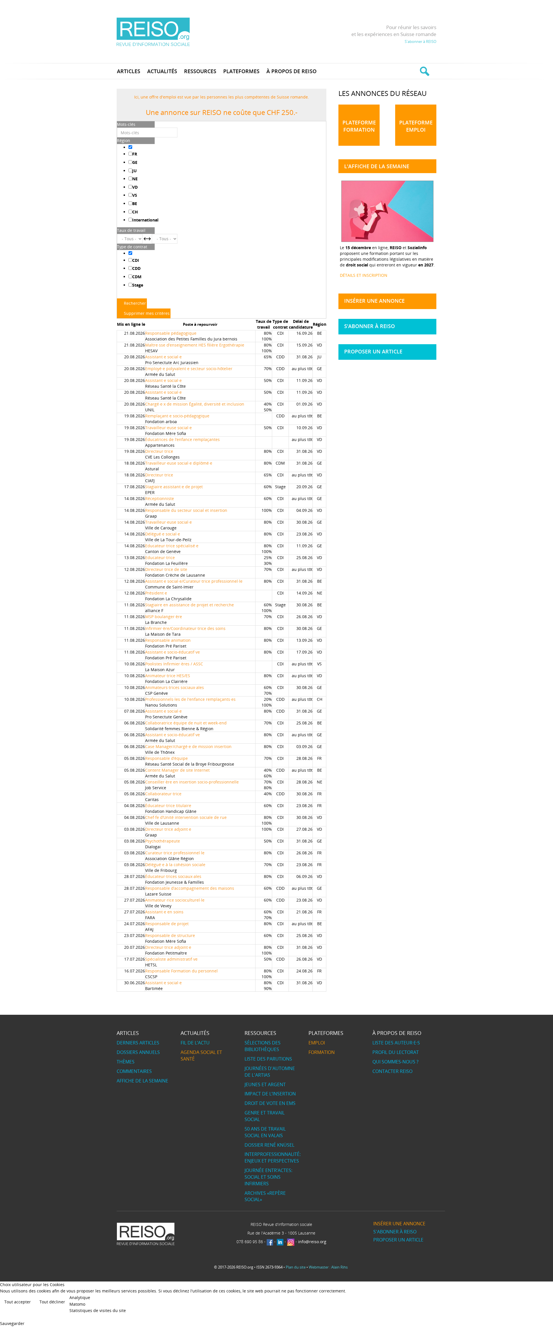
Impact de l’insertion (270, 1094)
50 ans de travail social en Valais (265, 1132)
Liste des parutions (268, 1059)
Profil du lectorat (395, 1052)
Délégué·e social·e (162, 534)
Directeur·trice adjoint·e (168, 829)
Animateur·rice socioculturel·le (174, 900)
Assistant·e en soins (164, 912)
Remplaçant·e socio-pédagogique (177, 416)
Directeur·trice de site (166, 569)
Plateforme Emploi (416, 126)
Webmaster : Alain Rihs (328, 1267)
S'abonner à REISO (420, 41)
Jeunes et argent (265, 1084)
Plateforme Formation (359, 126)
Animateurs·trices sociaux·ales (174, 687)
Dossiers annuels (138, 1052)
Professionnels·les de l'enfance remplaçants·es (190, 699)
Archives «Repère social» (265, 1196)
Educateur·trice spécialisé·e (171, 545)
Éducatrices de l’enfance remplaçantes (182, 439)
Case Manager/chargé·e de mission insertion (188, 746)
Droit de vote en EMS (270, 1103)
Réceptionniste (159, 498)
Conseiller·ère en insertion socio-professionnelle (192, 782)
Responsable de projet (167, 923)
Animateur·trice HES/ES (167, 675)
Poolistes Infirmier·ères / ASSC (174, 664)
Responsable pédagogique (170, 333)
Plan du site (296, 1267)
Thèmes (126, 1062)
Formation (321, 1052)
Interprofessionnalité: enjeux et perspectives (273, 1157)
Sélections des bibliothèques (263, 1046)
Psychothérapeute (162, 841)
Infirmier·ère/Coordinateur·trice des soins (185, 628)
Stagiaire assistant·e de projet (174, 486)
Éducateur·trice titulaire (168, 805)
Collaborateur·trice (163, 793)
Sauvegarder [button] (12, 1323)
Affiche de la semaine (142, 1081)
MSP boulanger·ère (163, 616)
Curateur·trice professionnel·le (174, 852)
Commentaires (134, 1071)
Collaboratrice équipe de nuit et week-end (186, 723)
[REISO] (153, 31)
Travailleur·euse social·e (168, 427)
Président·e (156, 593)
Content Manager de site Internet (177, 770)
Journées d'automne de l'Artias (270, 1071)
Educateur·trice (160, 557)
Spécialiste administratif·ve (171, 959)
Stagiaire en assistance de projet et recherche (189, 604)
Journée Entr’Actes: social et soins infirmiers (268, 1177)
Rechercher (135, 303)
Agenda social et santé (201, 1055)
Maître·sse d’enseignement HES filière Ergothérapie (194, 345)
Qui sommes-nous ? (395, 1062)
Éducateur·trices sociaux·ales (173, 876)
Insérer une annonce (374, 300)
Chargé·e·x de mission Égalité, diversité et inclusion (194, 404)
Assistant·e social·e (163, 356)
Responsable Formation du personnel (181, 971)
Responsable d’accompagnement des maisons (189, 888)
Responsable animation (168, 640)
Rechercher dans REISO (423, 71)
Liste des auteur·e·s (396, 1043)
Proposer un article (373, 351)
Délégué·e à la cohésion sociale (175, 864)
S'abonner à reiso (369, 326)
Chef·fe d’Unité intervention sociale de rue (186, 817)
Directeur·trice (159, 451)
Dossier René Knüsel (269, 1145)
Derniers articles (138, 1043)
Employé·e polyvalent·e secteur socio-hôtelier (188, 368)
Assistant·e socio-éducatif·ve (172, 652)
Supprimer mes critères (147, 313)
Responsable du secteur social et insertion (186, 510)
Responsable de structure (170, 935)
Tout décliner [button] (52, 1302)
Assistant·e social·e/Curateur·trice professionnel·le (194, 581)
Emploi (316, 1043)
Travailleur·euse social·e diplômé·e (178, 463)
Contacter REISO (392, 1071)
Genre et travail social (265, 1116)
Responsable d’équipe (166, 758)
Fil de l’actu (195, 1043)
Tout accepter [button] (17, 1302)
